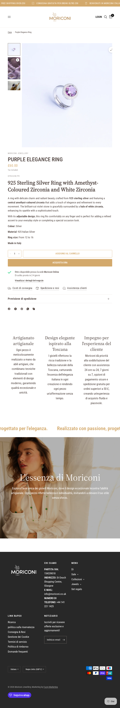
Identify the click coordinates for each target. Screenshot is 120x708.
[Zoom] (112, 50)
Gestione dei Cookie (18, 636)
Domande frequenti (18, 651)
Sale (73, 574)
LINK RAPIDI (15, 616)
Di (72, 569)
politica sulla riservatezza (21, 627)
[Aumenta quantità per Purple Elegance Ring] (19, 253)
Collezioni (76, 579)
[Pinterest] (22, 309)
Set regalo (76, 589)
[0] (110, 17)
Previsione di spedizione (22, 298)
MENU (74, 563)
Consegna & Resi (16, 632)
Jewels (75, 584)
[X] (16, 309)
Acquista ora (60, 262)
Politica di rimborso (18, 646)
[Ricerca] (105, 17)
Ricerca (12, 622)
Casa (10, 32)
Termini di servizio (17, 641)
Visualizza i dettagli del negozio (29, 280)
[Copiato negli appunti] (34, 309)
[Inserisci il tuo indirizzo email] (63, 639)
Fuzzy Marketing (51, 687)
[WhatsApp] (28, 309)
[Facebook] (10, 309)
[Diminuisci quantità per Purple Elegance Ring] (10, 253)
